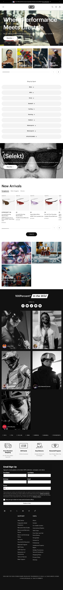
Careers (35, 523)
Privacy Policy (36, 557)
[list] (31, 58)
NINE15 (40, 578)
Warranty (20, 539)
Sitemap (35, 559)
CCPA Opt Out (22, 549)
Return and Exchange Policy (23, 536)
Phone (5, 485)
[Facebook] (35, 305)
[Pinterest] (40, 305)
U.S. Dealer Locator (38, 525)
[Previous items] (53, 72)
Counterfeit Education (24, 542)
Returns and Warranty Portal (24, 531)
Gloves (22, 191)
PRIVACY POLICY (37, 496)
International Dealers (38, 528)
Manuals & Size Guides (24, 527)
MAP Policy (21, 547)
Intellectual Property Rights (38, 546)
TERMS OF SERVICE (44, 493)
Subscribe (27, 503)
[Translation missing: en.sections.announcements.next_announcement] (59, 2)
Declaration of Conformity (21, 553)
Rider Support (21, 559)
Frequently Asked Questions (22, 524)
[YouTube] (27, 305)
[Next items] (58, 72)
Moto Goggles (15, 191)
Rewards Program (22, 544)
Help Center (21, 520)
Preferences (36, 542)
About (34, 520)
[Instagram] (23, 305)
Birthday (5, 479)
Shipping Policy (37, 554)
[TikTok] (31, 305)
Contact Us (36, 540)
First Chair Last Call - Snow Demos (38, 534)
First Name (6, 472)
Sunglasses (5, 191)
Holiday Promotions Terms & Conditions (38, 551)
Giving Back (36, 537)
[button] (3, 7)
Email (29, 479)
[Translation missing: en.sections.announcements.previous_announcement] (3, 2)
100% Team (36, 530)
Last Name (31, 472)
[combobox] (5, 488)
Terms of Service (22, 556)
